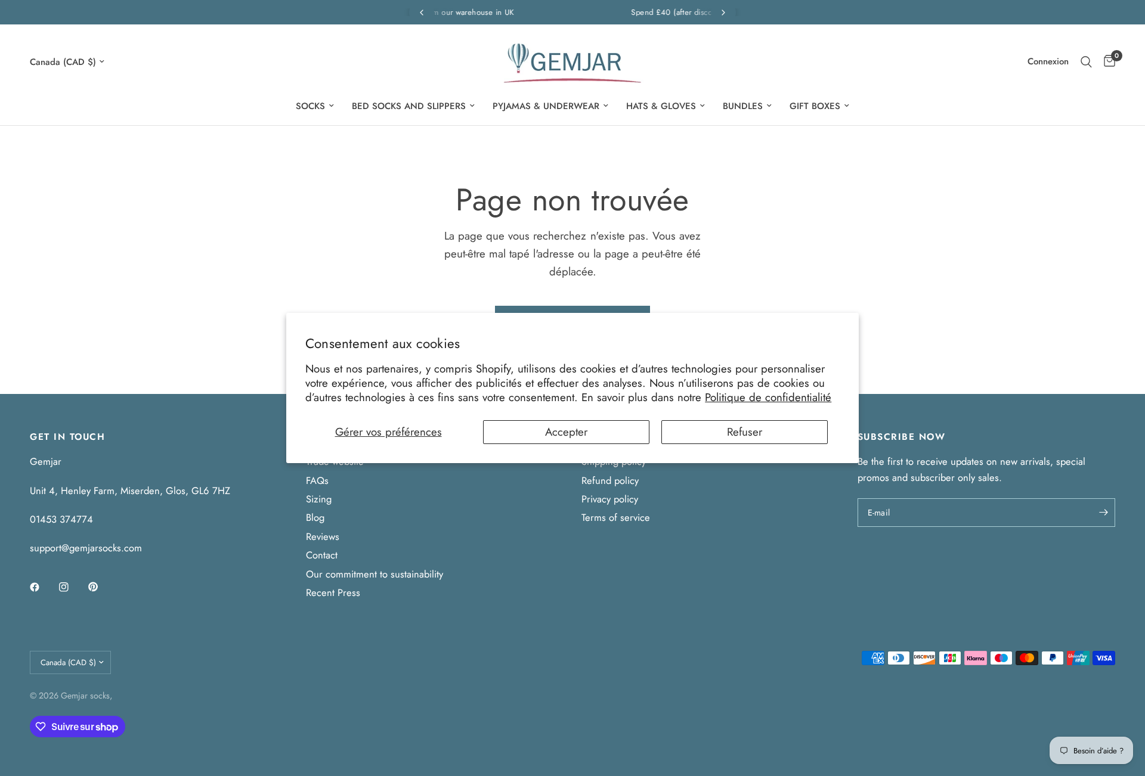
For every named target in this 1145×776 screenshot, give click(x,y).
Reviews (322, 536)
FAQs (317, 480)
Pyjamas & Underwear (546, 106)
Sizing (319, 499)
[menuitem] (315, 106)
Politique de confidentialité (768, 397)
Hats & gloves (661, 106)
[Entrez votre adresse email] (1103, 512)
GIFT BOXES (815, 106)
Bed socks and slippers (409, 106)
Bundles (743, 106)
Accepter (566, 432)
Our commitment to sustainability (374, 574)
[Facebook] (43, 587)
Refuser (744, 432)
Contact (322, 555)
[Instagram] (72, 587)
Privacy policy (609, 499)
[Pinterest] (101, 587)
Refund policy (610, 480)
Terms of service (615, 517)
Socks (310, 106)
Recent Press (333, 592)
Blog (315, 517)
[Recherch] (1086, 61)
